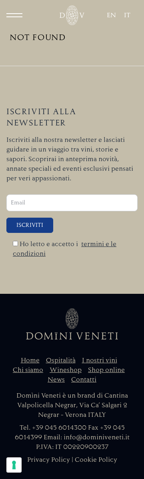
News (56, 380)
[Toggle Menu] (14, 15)
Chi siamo (28, 370)
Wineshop (66, 370)
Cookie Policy (96, 460)
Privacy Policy (48, 460)
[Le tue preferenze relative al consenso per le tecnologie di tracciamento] (14, 465)
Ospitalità (61, 360)
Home (30, 360)
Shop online (106, 370)
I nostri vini (99, 360)
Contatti (83, 380)
